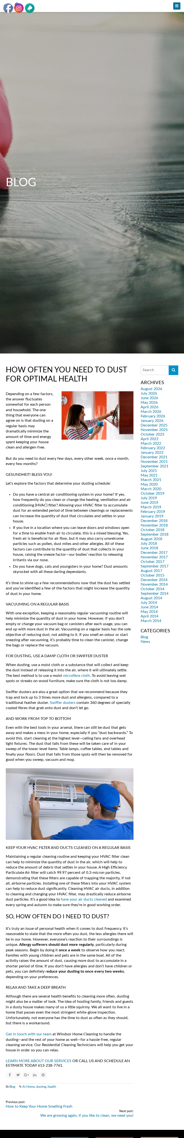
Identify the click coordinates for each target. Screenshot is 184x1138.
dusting (41, 1086)
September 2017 (154, 566)
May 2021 (149, 475)
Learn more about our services (38, 1061)
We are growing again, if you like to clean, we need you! (86, 1115)
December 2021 (154, 457)
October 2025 (152, 434)
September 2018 (154, 534)
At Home (28, 1086)
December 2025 (154, 425)
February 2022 (153, 448)
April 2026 (149, 407)
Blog (12, 1086)
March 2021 (151, 480)
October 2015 (152, 575)
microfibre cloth (76, 676)
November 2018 (154, 525)
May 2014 (149, 612)
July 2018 (149, 543)
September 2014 (154, 593)
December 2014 (154, 580)
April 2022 (149, 439)
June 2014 (149, 607)
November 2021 (154, 462)
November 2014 (154, 584)
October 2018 (152, 530)
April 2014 (149, 616)
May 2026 (149, 402)
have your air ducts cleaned (84, 899)
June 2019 (149, 503)
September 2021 (154, 466)
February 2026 (153, 416)
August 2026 (151, 389)
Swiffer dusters (62, 703)
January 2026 (152, 421)
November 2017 (154, 557)
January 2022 (152, 452)
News (145, 642)
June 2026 (149, 398)
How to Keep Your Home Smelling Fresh (39, 1106)
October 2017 (152, 562)
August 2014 (151, 598)
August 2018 (151, 539)
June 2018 (149, 548)
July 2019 (149, 498)
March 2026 (151, 412)
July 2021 (149, 471)
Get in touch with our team (29, 1034)
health (52, 1086)
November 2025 (154, 430)
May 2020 (149, 484)
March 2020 (151, 489)
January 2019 (152, 516)
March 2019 (151, 507)
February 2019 (153, 512)
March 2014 (151, 621)
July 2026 (149, 393)
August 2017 (151, 571)
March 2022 (151, 443)
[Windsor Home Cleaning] (92, 6)
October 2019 (152, 493)
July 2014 (149, 603)
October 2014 (152, 589)
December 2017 (154, 553)
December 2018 (154, 521)
